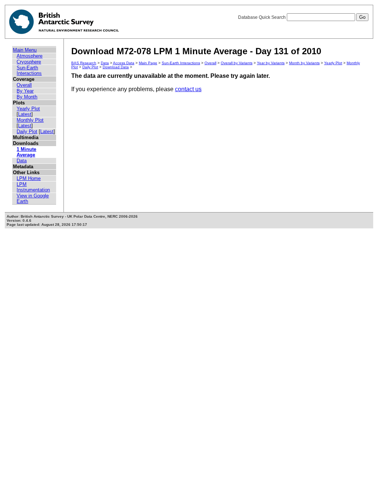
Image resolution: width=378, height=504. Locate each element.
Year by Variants (271, 63)
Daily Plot (27, 131)
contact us (188, 89)
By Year (25, 91)
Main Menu (25, 50)
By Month (27, 97)
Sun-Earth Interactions (29, 70)
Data (22, 160)
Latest (24, 114)
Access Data (123, 63)
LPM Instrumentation (33, 187)
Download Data (116, 67)
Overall (24, 85)
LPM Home (29, 178)
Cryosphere (29, 62)
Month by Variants (304, 63)
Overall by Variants (236, 63)
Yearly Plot (28, 108)
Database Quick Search (262, 17)
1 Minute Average (26, 152)
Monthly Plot (30, 120)
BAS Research (83, 63)
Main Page (148, 63)
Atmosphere (29, 56)
